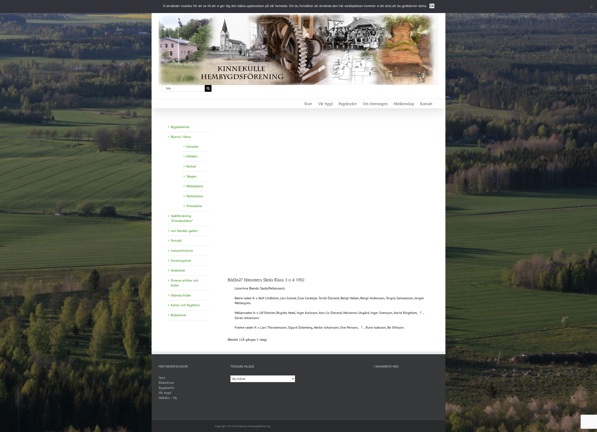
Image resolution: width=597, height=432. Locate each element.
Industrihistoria (182, 250)
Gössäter (192, 146)
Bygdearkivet (180, 127)
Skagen (191, 176)
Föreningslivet (181, 261)
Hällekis (192, 156)
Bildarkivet (178, 315)
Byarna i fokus (181, 137)
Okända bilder (181, 295)
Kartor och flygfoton (185, 305)
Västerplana (194, 196)
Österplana (194, 206)
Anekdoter (178, 270)
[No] (591, 6)
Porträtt (176, 240)
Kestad (191, 166)
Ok (432, 6)
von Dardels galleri (184, 231)
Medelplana (194, 186)
